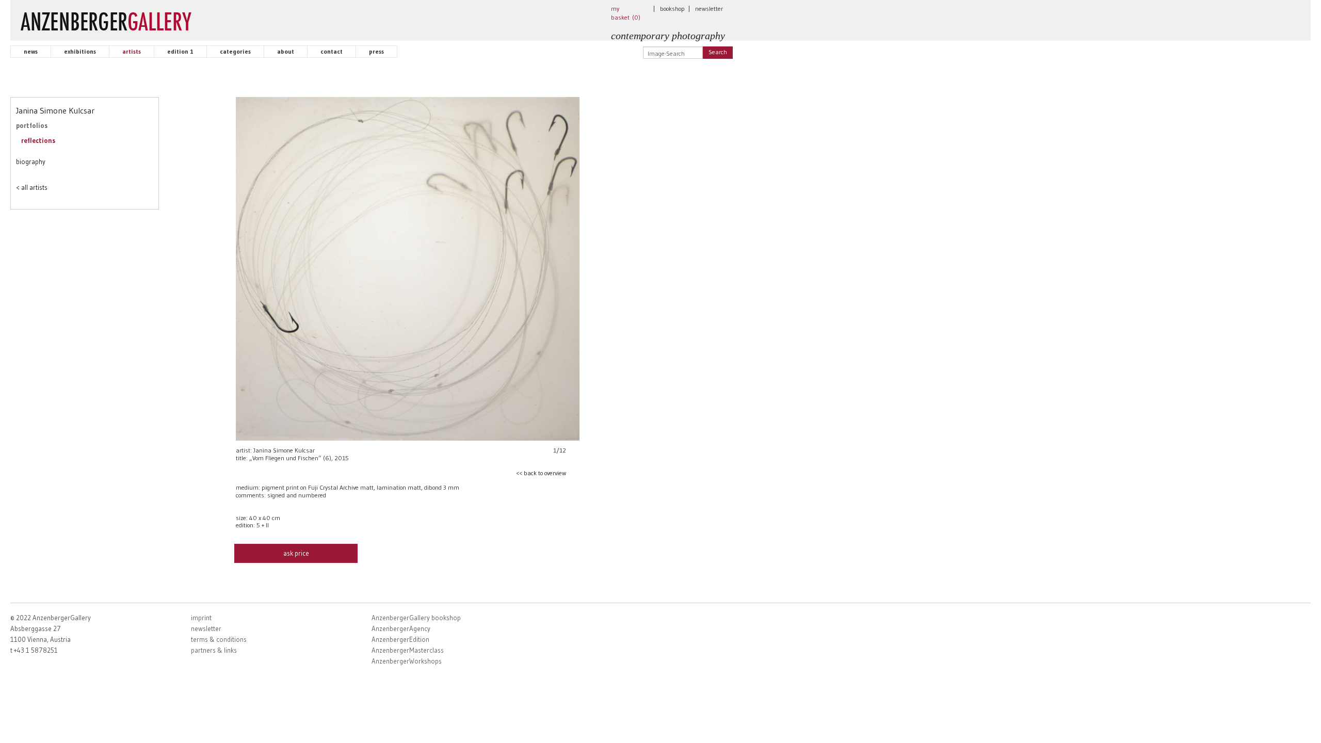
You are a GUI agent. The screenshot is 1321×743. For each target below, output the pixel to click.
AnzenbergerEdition (400, 639)
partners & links (214, 650)
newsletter (709, 8)
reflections (38, 140)
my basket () (625, 13)
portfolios (31, 125)
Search (717, 52)
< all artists (31, 187)
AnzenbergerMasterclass (408, 650)
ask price (296, 553)
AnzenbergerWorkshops (407, 661)
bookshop (672, 8)
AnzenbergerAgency (401, 628)
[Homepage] (106, 19)
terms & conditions (219, 639)
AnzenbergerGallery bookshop (416, 617)
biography (30, 161)
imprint (201, 617)
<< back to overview (541, 473)
